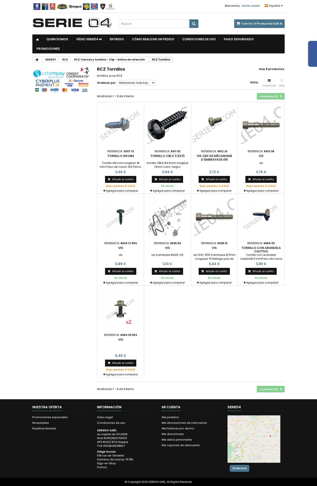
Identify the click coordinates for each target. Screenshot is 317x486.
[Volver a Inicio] (37, 59)
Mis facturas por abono (178, 428)
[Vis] (261, 125)
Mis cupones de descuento (181, 445)
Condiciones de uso (199, 39)
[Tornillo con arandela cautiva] (261, 217)
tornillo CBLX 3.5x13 (167, 156)
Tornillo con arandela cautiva (261, 249)
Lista (282, 85)
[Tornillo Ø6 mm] (120, 125)
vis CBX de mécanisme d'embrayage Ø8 (214, 157)
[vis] (120, 309)
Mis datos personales (177, 440)
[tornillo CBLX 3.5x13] (167, 125)
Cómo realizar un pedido (153, 39)
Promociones (48, 49)
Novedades (40, 423)
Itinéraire (239, 468)
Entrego (117, 39)
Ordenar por (106, 83)
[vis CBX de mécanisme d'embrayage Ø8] (214, 125)
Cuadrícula (269, 85)
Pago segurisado (239, 39)
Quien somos (57, 39)
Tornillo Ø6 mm (120, 156)
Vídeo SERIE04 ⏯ (89, 39)
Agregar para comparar (122, 191)
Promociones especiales (50, 417)
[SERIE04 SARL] (72, 23)
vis (120, 339)
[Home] (37, 39)
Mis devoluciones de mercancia (184, 423)
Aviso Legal (105, 417)
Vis (261, 156)
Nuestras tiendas (44, 428)
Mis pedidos (170, 417)
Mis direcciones (173, 434)
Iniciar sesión (251, 6)
